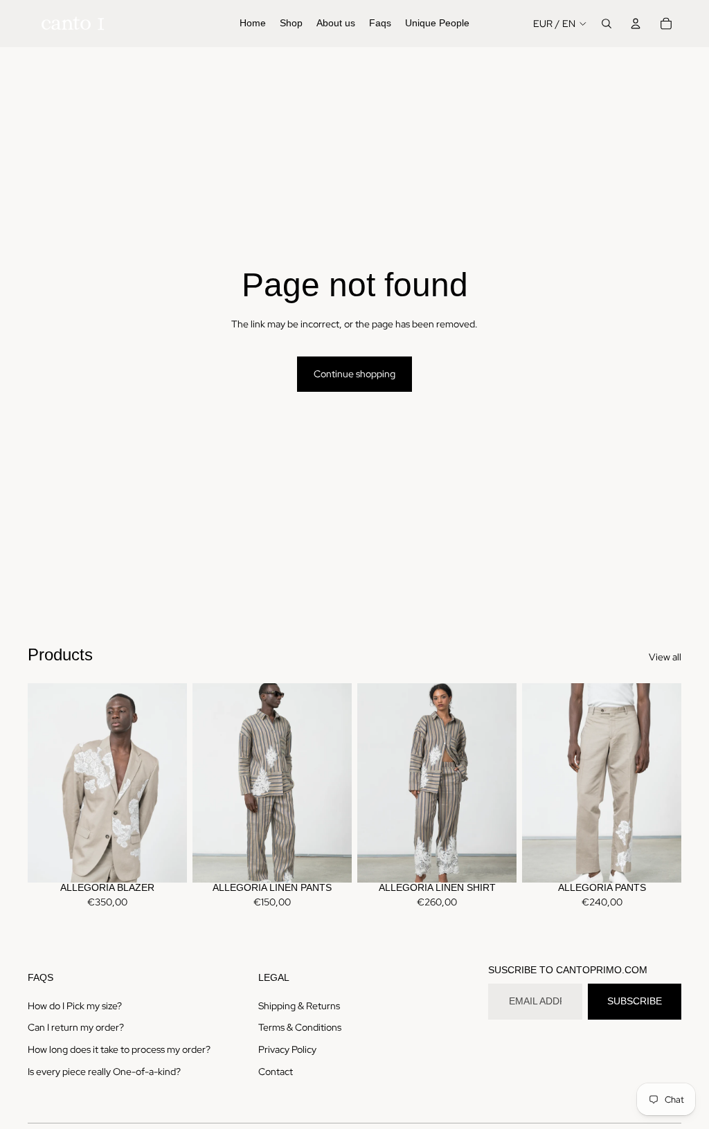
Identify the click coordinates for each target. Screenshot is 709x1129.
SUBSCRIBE (634, 1000)
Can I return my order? (76, 1027)
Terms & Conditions (299, 1027)
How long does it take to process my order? (119, 1049)
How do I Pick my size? (75, 1006)
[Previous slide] (38, 783)
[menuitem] (253, 23)
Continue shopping (354, 374)
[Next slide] (176, 783)
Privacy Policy (287, 1049)
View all (665, 657)
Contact (275, 1071)
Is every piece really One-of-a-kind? (104, 1071)
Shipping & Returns (299, 1006)
